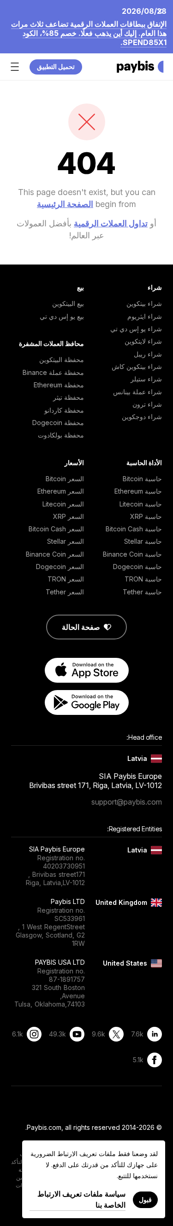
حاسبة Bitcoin (142, 479)
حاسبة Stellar (143, 541)
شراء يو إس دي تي (136, 329)
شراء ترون (147, 404)
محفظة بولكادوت (61, 435)
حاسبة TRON (143, 579)
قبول (145, 1199)
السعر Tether (65, 592)
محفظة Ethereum (59, 385)
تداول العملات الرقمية (111, 223)
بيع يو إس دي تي (62, 316)
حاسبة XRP (146, 516)
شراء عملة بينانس (137, 392)
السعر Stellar (65, 541)
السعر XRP (68, 516)
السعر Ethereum (60, 491)
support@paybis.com (126, 801)
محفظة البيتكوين (61, 359)
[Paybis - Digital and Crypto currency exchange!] (140, 67)
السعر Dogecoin (60, 566)
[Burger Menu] (14, 66)
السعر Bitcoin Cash (56, 529)
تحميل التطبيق (56, 66)
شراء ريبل (148, 354)
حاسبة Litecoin (140, 504)
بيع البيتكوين (68, 303)
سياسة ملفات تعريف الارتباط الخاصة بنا (81, 1199)
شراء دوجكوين (142, 416)
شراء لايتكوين (143, 341)
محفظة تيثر (68, 397)
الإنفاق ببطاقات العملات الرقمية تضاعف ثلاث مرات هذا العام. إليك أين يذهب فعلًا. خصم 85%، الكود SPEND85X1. (89, 33)
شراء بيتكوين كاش (137, 366)
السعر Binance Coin (55, 554)
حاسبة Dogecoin (137, 566)
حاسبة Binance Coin (132, 554)
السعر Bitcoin (65, 479)
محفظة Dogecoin (58, 422)
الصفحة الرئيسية (65, 204)
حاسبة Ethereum (138, 491)
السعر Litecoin (63, 504)
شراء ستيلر (146, 379)
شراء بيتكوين (144, 303)
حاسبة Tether (142, 592)
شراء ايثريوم (144, 316)
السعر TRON (66, 579)
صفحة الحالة (81, 627)
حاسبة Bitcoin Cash (134, 529)
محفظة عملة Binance (53, 372)
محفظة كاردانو (64, 410)
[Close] (162, 10)
